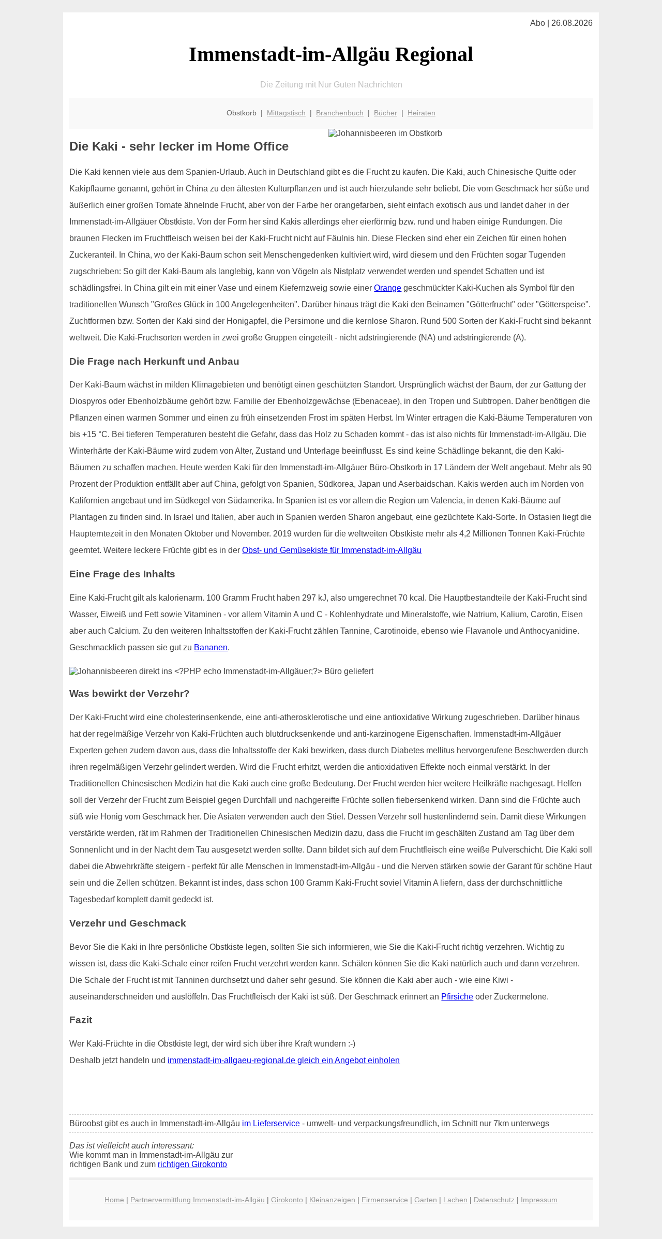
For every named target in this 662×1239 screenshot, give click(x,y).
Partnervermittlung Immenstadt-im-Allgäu (197, 1200)
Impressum (539, 1200)
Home (114, 1200)
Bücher (385, 113)
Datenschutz (494, 1200)
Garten (425, 1200)
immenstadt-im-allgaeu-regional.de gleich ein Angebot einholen (284, 1060)
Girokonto (287, 1200)
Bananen (211, 647)
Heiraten (421, 113)
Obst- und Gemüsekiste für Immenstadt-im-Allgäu (332, 550)
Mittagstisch (286, 113)
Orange (387, 287)
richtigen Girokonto (192, 1164)
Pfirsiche (457, 996)
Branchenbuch (340, 113)
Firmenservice (385, 1200)
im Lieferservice (271, 1123)
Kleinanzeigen (332, 1200)
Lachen (455, 1200)
